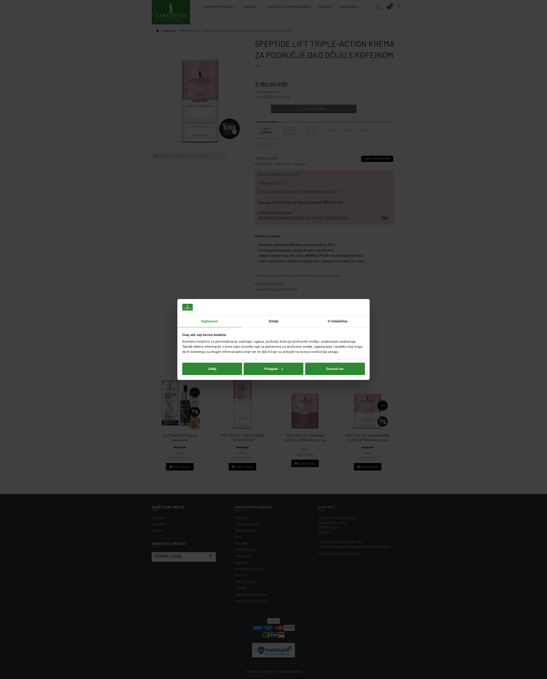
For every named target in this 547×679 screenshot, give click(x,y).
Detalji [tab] (273, 321)
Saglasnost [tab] (209, 321)
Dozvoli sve (335, 369)
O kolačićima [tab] (337, 321)
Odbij (212, 369)
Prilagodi (271, 369)
